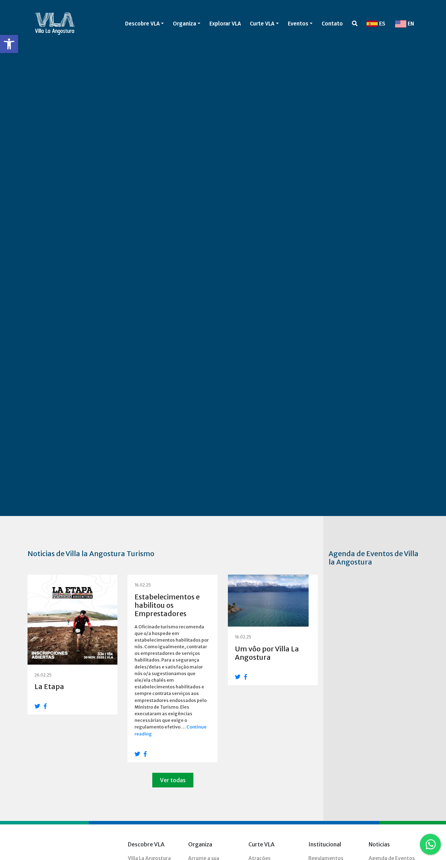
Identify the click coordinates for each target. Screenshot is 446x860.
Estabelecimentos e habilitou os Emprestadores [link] (167, 605)
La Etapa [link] (49, 686)
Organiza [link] (184, 23)
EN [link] (410, 23)
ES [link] (381, 23)
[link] (9, 44)
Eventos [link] (298, 23)
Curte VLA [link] (262, 23)
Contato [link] (332, 23)
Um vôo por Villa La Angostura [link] (267, 652)
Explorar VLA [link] (225, 23)
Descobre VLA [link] (142, 23)
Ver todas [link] (173, 780)
